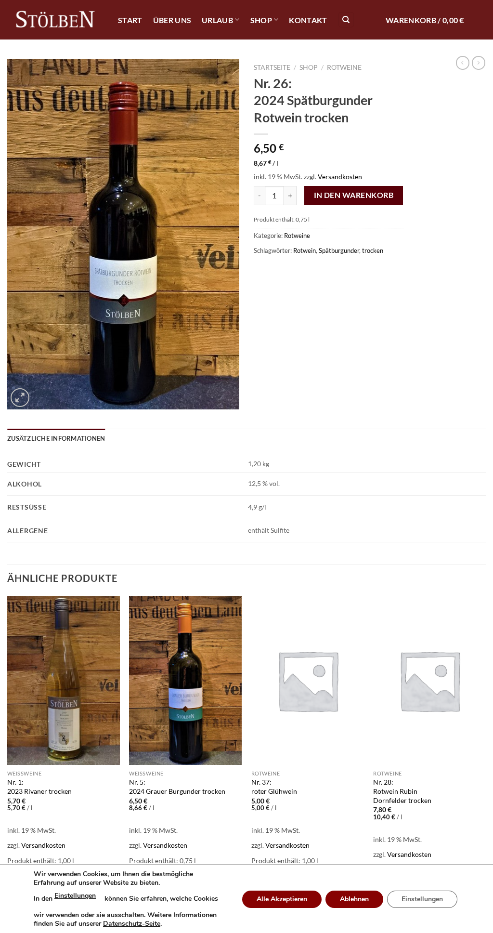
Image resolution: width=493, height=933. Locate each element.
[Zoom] (20, 397)
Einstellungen (75, 895)
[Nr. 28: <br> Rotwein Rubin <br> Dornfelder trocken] (429, 680)
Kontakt (308, 20)
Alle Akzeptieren (282, 899)
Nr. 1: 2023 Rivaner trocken (39, 786)
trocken (372, 250)
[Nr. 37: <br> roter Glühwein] (307, 680)
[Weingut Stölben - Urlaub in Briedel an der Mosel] (55, 20)
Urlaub (217, 20)
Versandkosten (340, 176)
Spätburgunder (339, 250)
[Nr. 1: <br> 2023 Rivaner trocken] (63, 680)
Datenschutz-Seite (131, 923)
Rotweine (344, 67)
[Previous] (7, 741)
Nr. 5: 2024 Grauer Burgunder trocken (177, 786)
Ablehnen (354, 899)
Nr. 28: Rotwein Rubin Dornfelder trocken (402, 791)
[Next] (485, 741)
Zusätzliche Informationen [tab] (56, 438)
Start (130, 20)
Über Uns (172, 20)
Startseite (272, 67)
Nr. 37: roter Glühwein (274, 786)
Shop (261, 20)
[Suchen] (346, 20)
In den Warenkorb (353, 195)
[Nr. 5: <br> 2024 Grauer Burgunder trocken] (185, 680)
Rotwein (304, 250)
